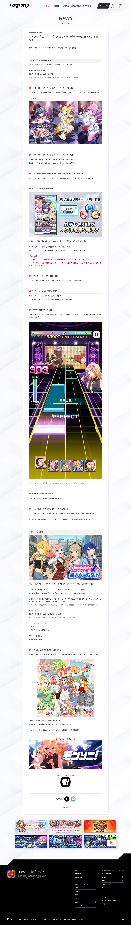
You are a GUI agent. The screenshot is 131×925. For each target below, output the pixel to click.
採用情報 (55, 920)
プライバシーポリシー (36, 920)
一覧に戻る (65, 808)
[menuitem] (47, 6)
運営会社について (23, 920)
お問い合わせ (47, 920)
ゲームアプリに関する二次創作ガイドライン (71, 920)
